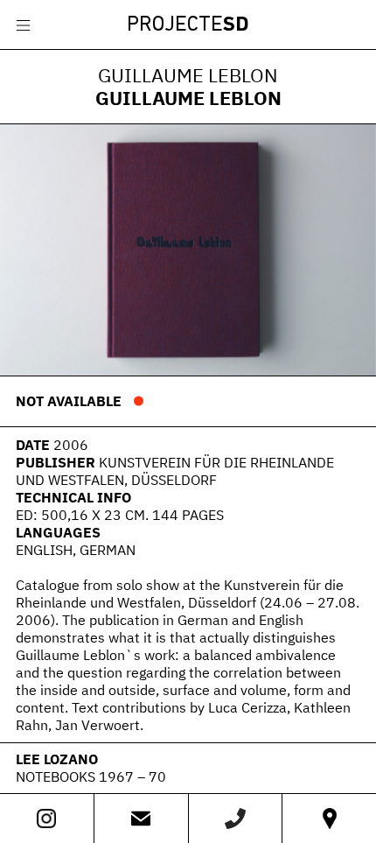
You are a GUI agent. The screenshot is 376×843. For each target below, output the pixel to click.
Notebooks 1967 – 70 (91, 776)
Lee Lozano (57, 759)
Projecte (188, 25)
